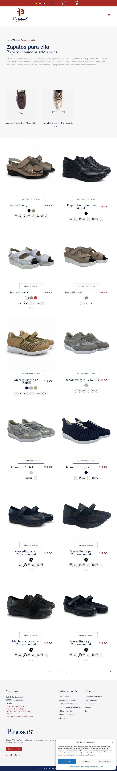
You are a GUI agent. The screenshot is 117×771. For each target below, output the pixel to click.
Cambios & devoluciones (67, 704)
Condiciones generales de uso (69, 707)
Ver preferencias (105, 761)
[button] (112, 742)
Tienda (16, 40)
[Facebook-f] (7, 755)
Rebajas (88, 707)
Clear (31, 308)
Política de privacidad (88, 767)
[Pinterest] (16, 755)
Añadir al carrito (31, 286)
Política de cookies (74, 767)
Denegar (86, 761)
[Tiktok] (20, 755)
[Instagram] (11, 755)
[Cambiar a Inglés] (40, 3)
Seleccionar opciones (31, 199)
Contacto (12, 691)
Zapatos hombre (91, 700)
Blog (86, 711)
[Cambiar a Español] (36, 3)
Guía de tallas (63, 697)
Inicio (9, 40)
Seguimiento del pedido (67, 700)
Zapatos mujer (90, 704)
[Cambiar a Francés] (44, 3)
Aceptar (67, 761)
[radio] (29, 210)
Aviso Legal (99, 767)
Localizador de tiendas (93, 697)
